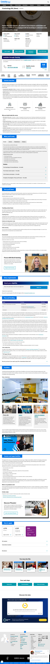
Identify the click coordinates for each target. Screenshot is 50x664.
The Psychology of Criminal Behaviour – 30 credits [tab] (13, 167)
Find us (12, 645)
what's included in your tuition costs (17, 340)
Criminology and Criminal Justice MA (9, 495)
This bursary (24, 357)
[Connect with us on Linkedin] (47, 637)
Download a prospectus (30, 52)
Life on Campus (18, 5)
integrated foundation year (29, 293)
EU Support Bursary (31, 306)
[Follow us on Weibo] (45, 638)
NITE (21, 646)
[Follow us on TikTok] (41, 638)
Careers (32, 646)
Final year (23, 141)
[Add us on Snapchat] (39, 639)
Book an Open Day (19, 51)
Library (20, 415)
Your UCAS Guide (42, 51)
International (25, 5)
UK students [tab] (4, 541)
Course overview (3, 75)
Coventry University (14, 636)
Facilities (34, 74)
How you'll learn (15, 75)
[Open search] (48, 2)
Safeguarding (33, 647)
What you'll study (9, 75)
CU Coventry (23, 639)
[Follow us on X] (41, 636)
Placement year (17, 141)
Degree (6, 35)
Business (38, 5)
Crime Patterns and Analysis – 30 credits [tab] (11, 174)
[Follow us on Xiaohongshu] (47, 638)
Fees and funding (28, 75)
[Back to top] (25, 632)
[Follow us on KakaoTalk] (41, 640)
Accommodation (25, 584)
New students (33, 636)
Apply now (28, 67)
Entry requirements (21, 75)
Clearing (4, 5)
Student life (9, 584)
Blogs (32, 644)
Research (32, 5)
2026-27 (17, 35)
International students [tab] (6, 544)
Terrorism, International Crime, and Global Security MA (12, 497)
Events (32, 638)
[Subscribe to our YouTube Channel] (43, 637)
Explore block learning (10, 267)
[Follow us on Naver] (39, 640)
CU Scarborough (24, 642)
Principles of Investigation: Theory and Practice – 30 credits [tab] (15, 177)
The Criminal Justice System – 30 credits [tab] (11, 170)
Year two (10, 141)
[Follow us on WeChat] (43, 638)
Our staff (32, 648)
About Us (45, 5)
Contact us (13, 644)
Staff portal (42, 645)
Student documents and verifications (33, 641)
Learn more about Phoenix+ (11, 513)
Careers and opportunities (41, 75)
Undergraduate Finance (29, 317)
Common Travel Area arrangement (32, 349)
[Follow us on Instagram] (45, 637)
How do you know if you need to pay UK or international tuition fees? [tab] (16, 361)
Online (21, 648)
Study (11, 5)
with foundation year (8, 36)
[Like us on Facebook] (39, 637)
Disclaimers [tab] (4, 550)
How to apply (7, 51)
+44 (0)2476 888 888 (12, 67)
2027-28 (17, 36)
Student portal (42, 644)
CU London (23, 640)
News (32, 637)
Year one (4, 141)
